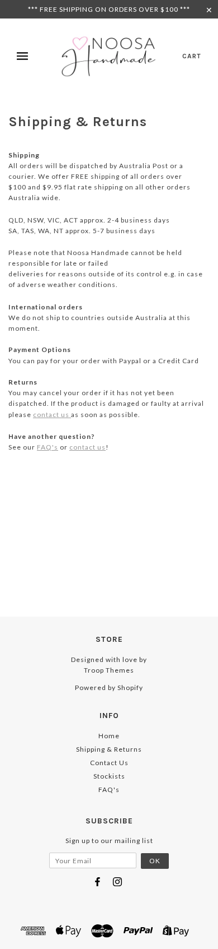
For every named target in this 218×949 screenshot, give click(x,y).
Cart (191, 56)
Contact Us (109, 762)
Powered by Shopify (109, 687)
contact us (52, 414)
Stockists (109, 776)
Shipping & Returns (109, 749)
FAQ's (47, 447)
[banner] (112, 56)
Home (109, 736)
